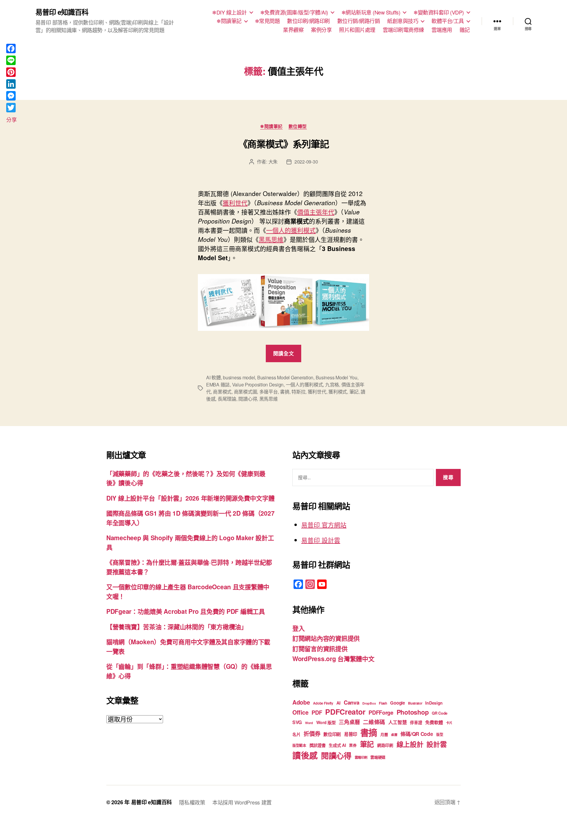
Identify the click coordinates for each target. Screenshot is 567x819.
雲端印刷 (361, 757)
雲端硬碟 (377, 757)
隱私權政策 (192, 802)
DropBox (369, 703)
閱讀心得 (247, 398)
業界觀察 (293, 30)
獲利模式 (337, 391)
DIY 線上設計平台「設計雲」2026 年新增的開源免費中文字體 (190, 497)
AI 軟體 (213, 377)
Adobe (301, 702)
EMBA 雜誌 (218, 384)
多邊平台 (268, 391)
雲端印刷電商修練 (403, 30)
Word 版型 (326, 722)
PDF (317, 712)
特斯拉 (298, 391)
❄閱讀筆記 (229, 21)
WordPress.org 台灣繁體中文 (333, 658)
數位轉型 (298, 127)
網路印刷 (385, 745)
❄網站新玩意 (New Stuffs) (370, 12)
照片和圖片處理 (357, 30)
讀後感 (305, 755)
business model (239, 377)
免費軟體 (434, 722)
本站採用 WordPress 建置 (242, 802)
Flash (383, 703)
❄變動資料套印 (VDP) (438, 12)
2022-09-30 (306, 161)
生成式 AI (337, 745)
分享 (11, 119)
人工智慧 (397, 722)
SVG (297, 722)
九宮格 (332, 384)
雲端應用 (441, 30)
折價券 (312, 733)
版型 (439, 734)
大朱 (273, 161)
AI (338, 703)
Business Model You (336, 377)
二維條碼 (374, 722)
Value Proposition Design (258, 384)
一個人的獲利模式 (291, 230)
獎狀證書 (317, 745)
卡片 (449, 722)
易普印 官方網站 (323, 524)
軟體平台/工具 (447, 21)
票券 (352, 745)
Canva (351, 702)
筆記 (354, 391)
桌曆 (394, 734)
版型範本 (299, 745)
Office (300, 712)
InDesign (434, 703)
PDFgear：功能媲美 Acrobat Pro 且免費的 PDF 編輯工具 (185, 611)
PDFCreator (345, 711)
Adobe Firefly (323, 703)
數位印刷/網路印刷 (308, 21)
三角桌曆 (349, 722)
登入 (298, 628)
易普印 (350, 734)
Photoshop (413, 712)
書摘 (284, 391)
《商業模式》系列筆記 (283, 143)
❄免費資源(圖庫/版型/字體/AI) (294, 12)
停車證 (416, 722)
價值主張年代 (315, 211)
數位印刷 (332, 734)
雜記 (465, 30)
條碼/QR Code (416, 733)
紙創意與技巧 (402, 21)
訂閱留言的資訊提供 (320, 648)
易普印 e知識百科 (61, 11)
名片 (296, 734)
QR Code (439, 713)
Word (309, 723)
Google (397, 703)
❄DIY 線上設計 (229, 12)
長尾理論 (227, 398)
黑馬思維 (271, 239)
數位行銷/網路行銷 (358, 21)
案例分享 (321, 30)
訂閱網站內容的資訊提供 (326, 638)
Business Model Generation (285, 377)
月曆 (384, 734)
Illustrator (415, 703)
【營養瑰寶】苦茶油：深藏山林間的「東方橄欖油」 (176, 626)
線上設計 (410, 744)
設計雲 (436, 744)
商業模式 (222, 391)
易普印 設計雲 (320, 539)
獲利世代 (235, 202)
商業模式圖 (245, 391)
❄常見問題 (267, 21)
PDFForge (381, 712)
